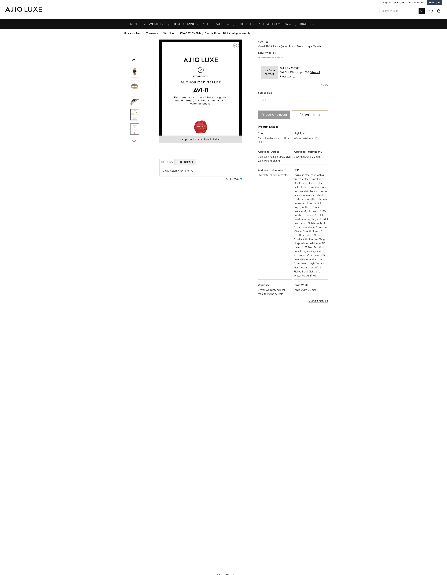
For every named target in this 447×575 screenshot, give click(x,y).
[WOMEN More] (163, 24)
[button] (133, 58)
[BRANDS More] (315, 24)
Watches (168, 33)
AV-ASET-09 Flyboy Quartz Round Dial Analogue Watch (214, 33)
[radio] (264, 102)
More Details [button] (319, 301)
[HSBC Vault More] (228, 24)
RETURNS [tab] (167, 162)
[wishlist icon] (431, 11)
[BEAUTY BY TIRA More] (290, 24)
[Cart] (439, 11)
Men (138, 33)
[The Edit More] (253, 24)
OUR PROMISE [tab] (185, 162)
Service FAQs (232, 179)
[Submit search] (422, 11)
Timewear (152, 33)
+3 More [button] (323, 84)
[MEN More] (139, 24)
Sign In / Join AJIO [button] (393, 2)
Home (127, 33)
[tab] (134, 72)
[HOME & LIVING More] (197, 24)
